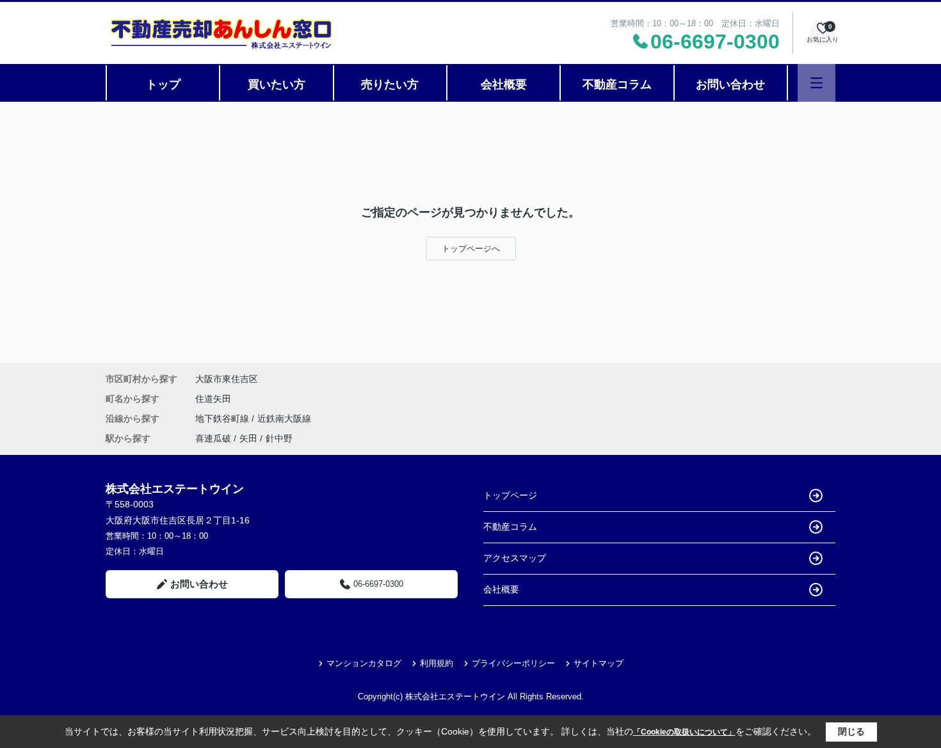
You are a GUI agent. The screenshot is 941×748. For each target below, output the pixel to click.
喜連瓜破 (213, 438)
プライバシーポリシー (513, 663)
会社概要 (504, 84)
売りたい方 (390, 84)
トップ (163, 84)
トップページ (510, 495)
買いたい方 (276, 84)
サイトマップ (598, 663)
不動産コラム (617, 84)
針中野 (279, 438)
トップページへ (471, 248)
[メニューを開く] (816, 82)
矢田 (248, 438)
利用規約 (436, 663)
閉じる (851, 731)
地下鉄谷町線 (223, 418)
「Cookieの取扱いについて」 (684, 732)
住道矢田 (213, 399)
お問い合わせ (730, 84)
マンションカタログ (363, 663)
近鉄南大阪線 (284, 418)
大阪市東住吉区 (226, 379)
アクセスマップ (514, 558)
